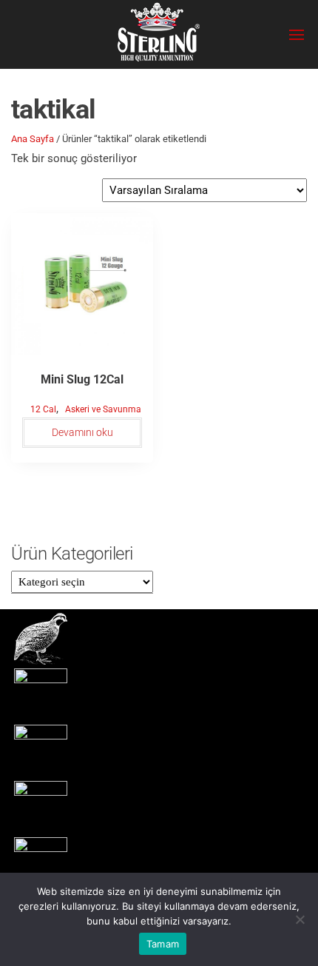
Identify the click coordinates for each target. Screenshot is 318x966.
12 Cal (43, 409)
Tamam (162, 944)
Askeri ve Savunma (103, 409)
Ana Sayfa (32, 138)
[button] (296, 35)
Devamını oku (82, 432)
